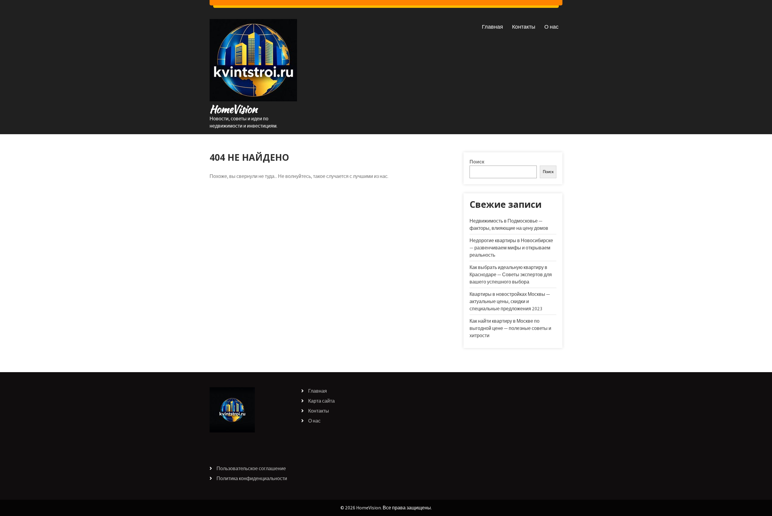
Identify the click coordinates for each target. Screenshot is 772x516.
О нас (551, 26)
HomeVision (233, 109)
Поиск (477, 162)
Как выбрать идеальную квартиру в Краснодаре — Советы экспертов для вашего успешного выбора (511, 274)
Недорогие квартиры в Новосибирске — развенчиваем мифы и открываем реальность (511, 247)
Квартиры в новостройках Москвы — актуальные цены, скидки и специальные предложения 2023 (510, 301)
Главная (492, 26)
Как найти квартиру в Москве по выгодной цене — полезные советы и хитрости (510, 328)
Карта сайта (321, 401)
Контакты (523, 26)
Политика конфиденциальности (252, 478)
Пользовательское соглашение (251, 468)
